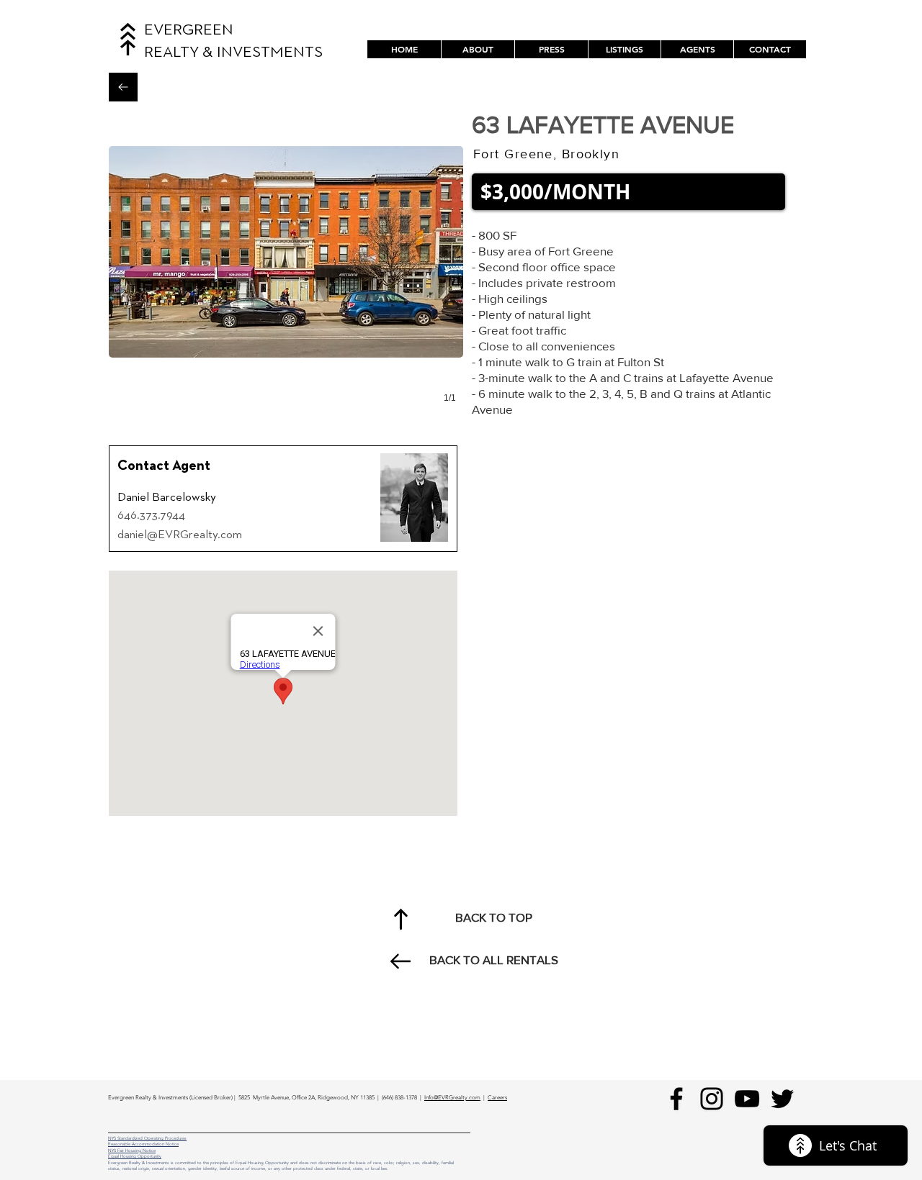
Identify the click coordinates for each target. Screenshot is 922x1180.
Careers (497, 1097)
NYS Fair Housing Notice (132, 1150)
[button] (624, 49)
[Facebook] (676, 1099)
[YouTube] (747, 1099)
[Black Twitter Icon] (782, 1099)
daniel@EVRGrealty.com (179, 535)
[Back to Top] (400, 918)
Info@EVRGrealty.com (452, 1097)
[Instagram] (712, 1099)
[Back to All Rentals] (123, 87)
